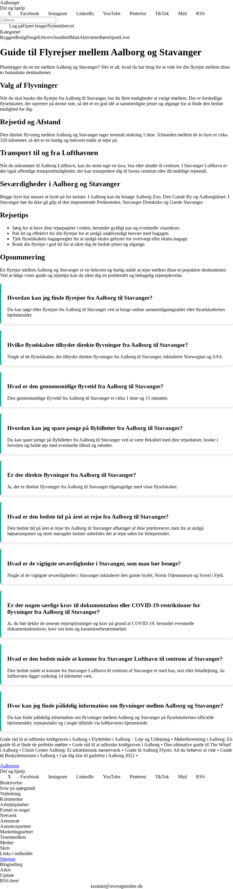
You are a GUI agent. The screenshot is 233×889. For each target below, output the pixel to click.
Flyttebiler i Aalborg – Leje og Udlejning (131, 739)
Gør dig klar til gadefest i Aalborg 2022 (97, 755)
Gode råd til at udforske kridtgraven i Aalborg (43, 739)
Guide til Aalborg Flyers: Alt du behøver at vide (170, 750)
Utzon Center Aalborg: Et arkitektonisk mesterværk (71, 750)
